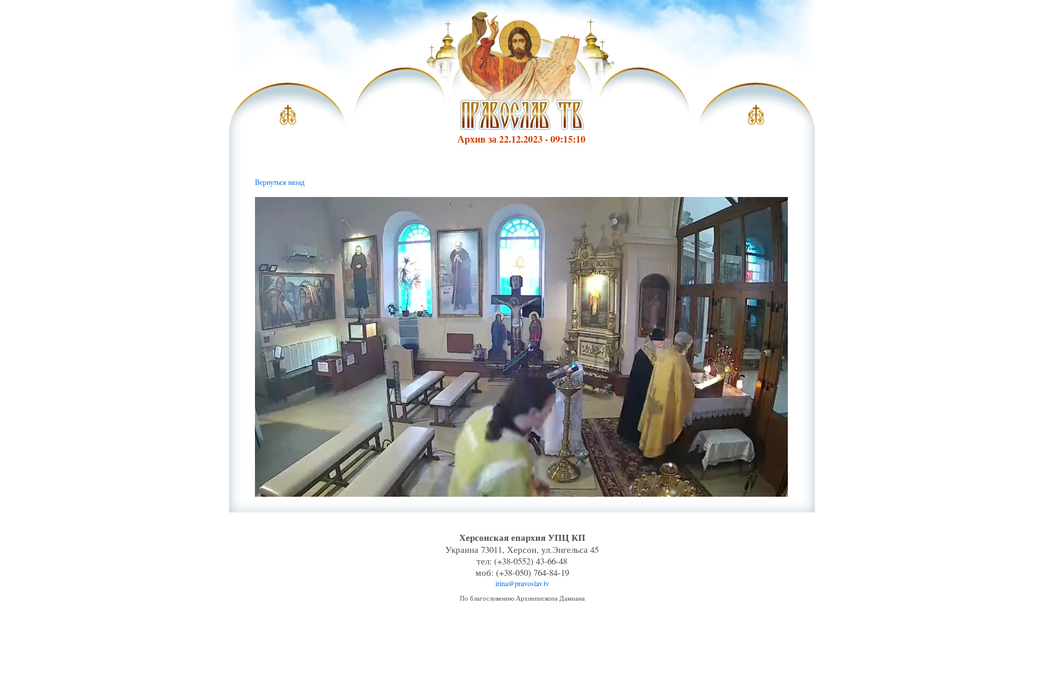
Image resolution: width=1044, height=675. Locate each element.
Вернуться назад (279, 182)
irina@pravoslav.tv (522, 583)
